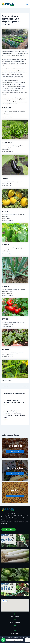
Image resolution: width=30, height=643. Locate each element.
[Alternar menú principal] (27, 4)
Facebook (15, 628)
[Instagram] (15, 630)
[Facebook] (15, 625)
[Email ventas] (15, 619)
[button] (3, 640)
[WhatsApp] (15, 614)
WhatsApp (15, 617)
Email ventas (15, 622)
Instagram (15, 633)
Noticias (5, 405)
